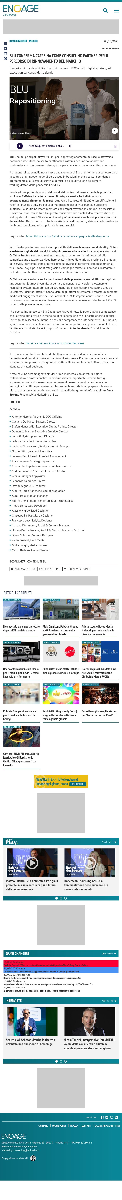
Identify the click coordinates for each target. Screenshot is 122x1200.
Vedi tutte (107, 1000)
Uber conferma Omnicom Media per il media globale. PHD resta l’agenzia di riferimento (21, 673)
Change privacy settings (107, 1125)
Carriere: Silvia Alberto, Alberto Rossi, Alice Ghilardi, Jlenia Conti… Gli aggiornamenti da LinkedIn (21, 759)
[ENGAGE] (20, 8)
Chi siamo (43, 1125)
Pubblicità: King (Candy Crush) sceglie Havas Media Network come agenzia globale (60, 715)
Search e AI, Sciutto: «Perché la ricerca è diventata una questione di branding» (30, 1042)
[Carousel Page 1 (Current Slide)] (56, 898)
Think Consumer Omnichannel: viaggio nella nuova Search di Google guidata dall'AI (41, 971)
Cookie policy (59, 1125)
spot (57, 569)
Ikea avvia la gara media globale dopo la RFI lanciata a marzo (21, 628)
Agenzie (33, 41)
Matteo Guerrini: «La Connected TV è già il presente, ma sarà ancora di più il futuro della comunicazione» (32, 885)
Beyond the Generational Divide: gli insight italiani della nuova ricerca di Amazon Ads (42, 977)
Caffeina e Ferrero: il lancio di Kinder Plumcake (55, 343)
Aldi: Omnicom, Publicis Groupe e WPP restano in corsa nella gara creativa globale (60, 630)
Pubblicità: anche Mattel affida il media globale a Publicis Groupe (61, 671)
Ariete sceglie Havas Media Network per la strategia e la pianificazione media (98, 630)
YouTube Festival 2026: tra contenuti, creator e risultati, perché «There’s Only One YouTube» (45, 965)
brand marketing (23, 569)
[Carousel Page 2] (61, 898)
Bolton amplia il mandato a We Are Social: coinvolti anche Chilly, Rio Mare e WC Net (99, 673)
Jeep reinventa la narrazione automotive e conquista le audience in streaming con (48, 984)
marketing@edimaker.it (26, 1150)
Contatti (86, 1125)
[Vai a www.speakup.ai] (115, 146)
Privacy (74, 1125)
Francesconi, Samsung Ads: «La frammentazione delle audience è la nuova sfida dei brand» (86, 885)
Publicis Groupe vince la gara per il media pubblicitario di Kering (19, 715)
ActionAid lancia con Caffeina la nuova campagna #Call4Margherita (67, 236)
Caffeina (45, 569)
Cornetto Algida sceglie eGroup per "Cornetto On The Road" (99, 713)
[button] (116, 10)
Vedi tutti (107, 841)
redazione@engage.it (25, 1146)
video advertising (76, 569)
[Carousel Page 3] (65, 898)
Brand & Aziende (18, 41)
